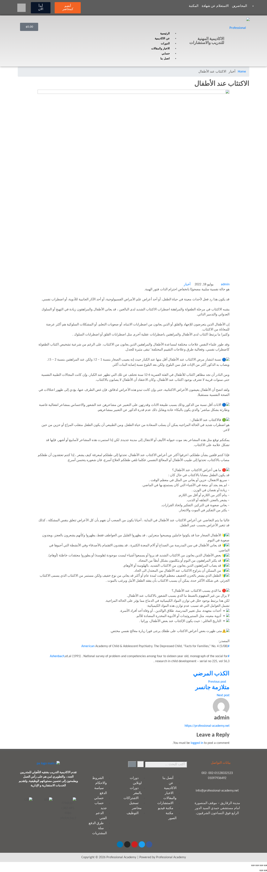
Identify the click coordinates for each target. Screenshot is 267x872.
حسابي (166, 53)
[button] (113, 28)
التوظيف (133, 813)
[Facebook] (149, 844)
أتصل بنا (167, 778)
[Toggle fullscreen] (257, 865)
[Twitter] (142, 844)
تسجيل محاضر (135, 806)
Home (242, 71)
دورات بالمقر (136, 791)
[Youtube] (134, 844)
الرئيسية (165, 33)
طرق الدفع (96, 823)
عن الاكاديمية (162, 38)
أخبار (187, 284)
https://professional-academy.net (207, 726)
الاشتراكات (131, 798)
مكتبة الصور (171, 816)
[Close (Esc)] (265, 865)
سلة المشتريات (99, 831)
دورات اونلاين (136, 780)
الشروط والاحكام (99, 780)
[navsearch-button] (21, 8)
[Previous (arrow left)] (265, 870)
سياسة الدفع (100, 791)
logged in (197, 743)
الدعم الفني (101, 816)
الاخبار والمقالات (160, 48)
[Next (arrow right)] (261, 870)
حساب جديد (100, 806)
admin (225, 284)
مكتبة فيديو (165, 808)
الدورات (165, 43)
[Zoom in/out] (252, 865)
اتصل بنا (165, 58)
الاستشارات (165, 803)
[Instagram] (127, 844)
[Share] (261, 865)
